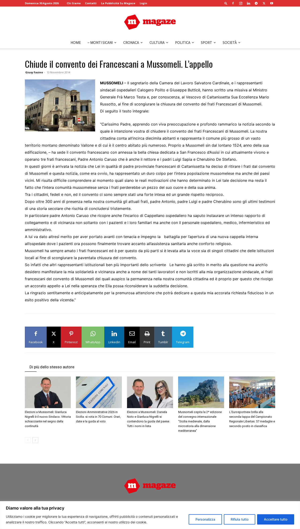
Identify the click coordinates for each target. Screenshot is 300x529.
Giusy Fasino (34, 72)
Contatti (91, 3)
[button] (225, 3)
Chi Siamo (74, 3)
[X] (263, 3)
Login (143, 3)
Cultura (157, 43)
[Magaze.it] (150, 22)
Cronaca (131, 43)
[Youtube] (271, 3)
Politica (182, 43)
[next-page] (35, 440)
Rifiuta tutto (239, 519)
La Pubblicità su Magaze (118, 3)
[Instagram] (240, 3)
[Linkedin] (248, 3)
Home (76, 43)
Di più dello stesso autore (52, 367)
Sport (206, 43)
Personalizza (205, 519)
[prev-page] (28, 440)
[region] (150, 515)
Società (230, 43)
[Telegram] (256, 3)
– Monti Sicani (100, 43)
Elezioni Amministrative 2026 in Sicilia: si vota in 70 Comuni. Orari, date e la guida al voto (98, 416)
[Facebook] (232, 3)
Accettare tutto (275, 519)
